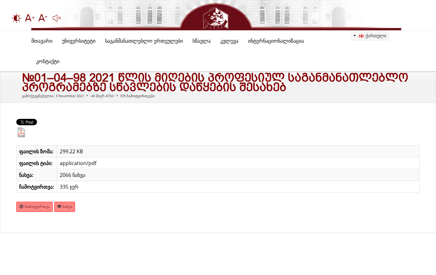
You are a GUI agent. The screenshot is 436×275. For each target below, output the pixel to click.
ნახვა (67, 206)
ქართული (375, 36)
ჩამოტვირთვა (37, 206)
